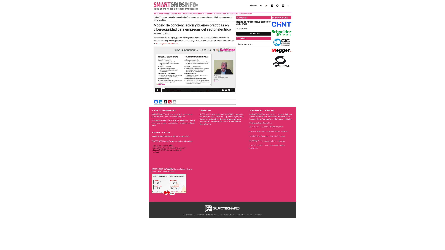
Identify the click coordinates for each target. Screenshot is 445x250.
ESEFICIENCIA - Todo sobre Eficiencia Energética (267, 136)
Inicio (156, 17)
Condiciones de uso (228, 215)
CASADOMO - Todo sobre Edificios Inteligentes (266, 127)
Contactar (258, 215)
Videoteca (163, 17)
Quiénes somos (188, 215)
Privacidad (241, 215)
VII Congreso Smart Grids (167, 43)
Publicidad (200, 215)
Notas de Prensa (212, 215)
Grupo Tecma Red (279, 114)
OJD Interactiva (184, 136)
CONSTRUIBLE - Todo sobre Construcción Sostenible (269, 131)
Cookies (250, 215)
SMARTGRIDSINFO (176, 6)
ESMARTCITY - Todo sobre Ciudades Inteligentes (267, 141)
